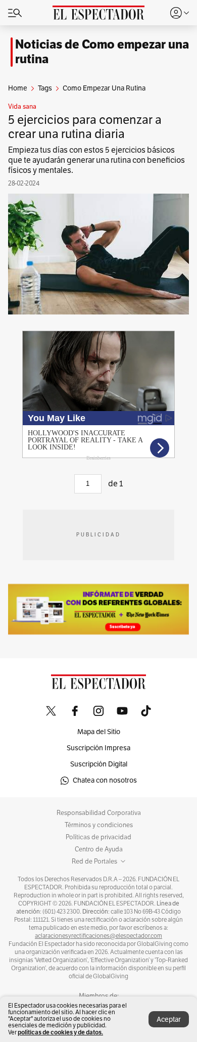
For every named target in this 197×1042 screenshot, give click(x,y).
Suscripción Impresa (98, 748)
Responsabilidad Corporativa (99, 813)
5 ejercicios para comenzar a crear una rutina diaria (85, 127)
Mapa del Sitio (98, 732)
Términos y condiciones (99, 825)
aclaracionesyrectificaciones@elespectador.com (98, 935)
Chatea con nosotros (105, 780)
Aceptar (169, 1019)
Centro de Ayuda (99, 849)
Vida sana (22, 107)
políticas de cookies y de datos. (60, 1032)
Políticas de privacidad (98, 837)
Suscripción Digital (98, 764)
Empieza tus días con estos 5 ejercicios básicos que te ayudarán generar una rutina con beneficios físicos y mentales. (96, 160)
